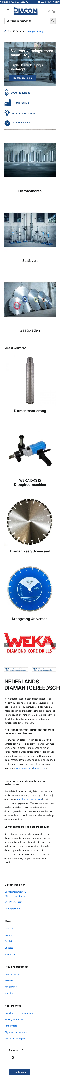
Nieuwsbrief (16, 1050)
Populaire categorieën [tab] (16, 966)
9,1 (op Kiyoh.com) (50, 2)
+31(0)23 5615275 (13, 902)
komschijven (39, 768)
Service (8, 935)
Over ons (9, 928)
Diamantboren (12, 974)
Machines (9, 993)
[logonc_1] (25, 8)
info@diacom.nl (13, 908)
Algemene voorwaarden (17, 1032)
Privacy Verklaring (14, 1019)
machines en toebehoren (29, 799)
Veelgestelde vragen (15, 1038)
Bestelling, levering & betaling (20, 1013)
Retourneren (11, 1025)
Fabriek (8, 941)
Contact (9, 947)
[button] (6, 645)
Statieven (9, 980)
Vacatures (10, 954)
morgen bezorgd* (36, 31)
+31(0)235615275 (19, 2)
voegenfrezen (23, 768)
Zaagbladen (11, 986)
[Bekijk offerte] (48, 9)
